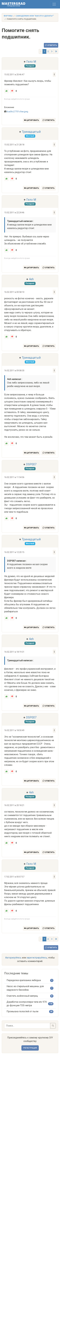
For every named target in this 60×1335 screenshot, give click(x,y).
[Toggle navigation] (54, 4)
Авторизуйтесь (13, 957)
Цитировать (32, 120)
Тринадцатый (31, 131)
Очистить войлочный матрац (22, 995)
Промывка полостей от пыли (22, 1011)
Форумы (8, 16)
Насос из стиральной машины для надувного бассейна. (25, 988)
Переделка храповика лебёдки (24, 980)
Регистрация (30, 1048)
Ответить (52, 45)
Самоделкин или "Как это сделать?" (35, 16)
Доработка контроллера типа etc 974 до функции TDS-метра (27, 1003)
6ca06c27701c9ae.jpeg (17, 111)
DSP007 (31, 464)
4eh (31, 279)
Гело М (31, 61)
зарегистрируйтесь (37, 957)
